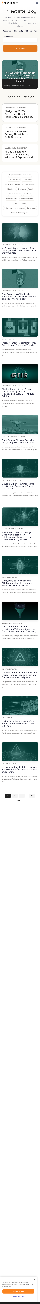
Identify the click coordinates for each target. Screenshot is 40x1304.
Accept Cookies (18, 1291)
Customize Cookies (18, 1296)
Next (18, 800)
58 (32, 796)
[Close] (34, 1280)
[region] (18, 1289)
